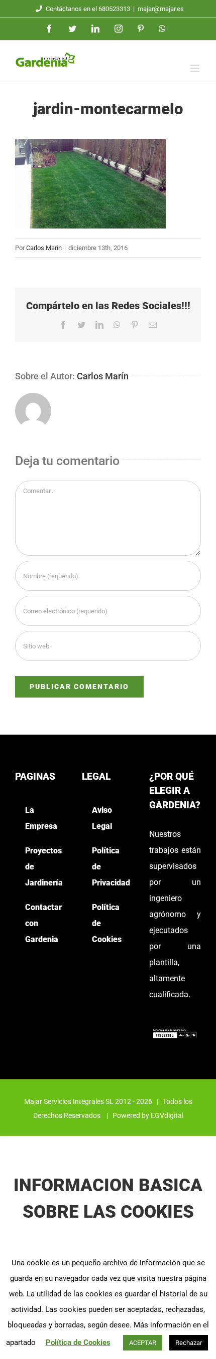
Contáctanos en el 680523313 (88, 9)
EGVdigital (167, 1115)
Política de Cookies (78, 1342)
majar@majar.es (161, 9)
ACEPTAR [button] (142, 1342)
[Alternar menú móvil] (195, 68)
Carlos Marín (44, 248)
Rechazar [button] (188, 1342)
